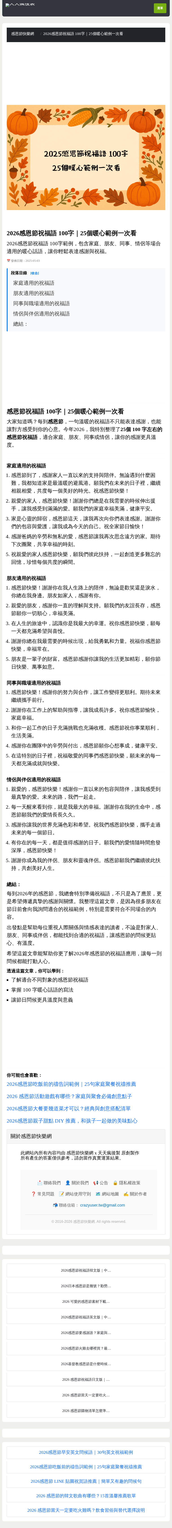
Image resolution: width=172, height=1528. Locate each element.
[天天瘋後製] (20, 4)
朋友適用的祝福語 (33, 293)
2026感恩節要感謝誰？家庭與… (86, 1333)
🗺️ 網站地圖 (107, 1194)
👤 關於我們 (77, 1182)
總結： (21, 324)
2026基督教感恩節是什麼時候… (86, 1364)
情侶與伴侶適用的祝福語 (41, 314)
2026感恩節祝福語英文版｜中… (86, 1317)
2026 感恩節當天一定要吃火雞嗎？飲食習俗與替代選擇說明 (86, 1510)
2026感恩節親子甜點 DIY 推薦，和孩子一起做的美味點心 (72, 1121)
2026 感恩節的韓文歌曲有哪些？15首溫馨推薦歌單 (86, 1495)
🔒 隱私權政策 (126, 1182)
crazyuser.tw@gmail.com (102, 1205)
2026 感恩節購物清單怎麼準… (86, 1411)
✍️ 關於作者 (135, 1194)
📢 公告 (100, 1182)
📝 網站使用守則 (75, 1194)
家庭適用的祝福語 (33, 283)
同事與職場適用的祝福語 (41, 303)
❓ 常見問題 (42, 1194)
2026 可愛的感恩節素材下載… (86, 1301)
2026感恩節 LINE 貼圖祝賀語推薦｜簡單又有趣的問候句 (86, 1481)
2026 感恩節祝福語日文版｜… (86, 1379)
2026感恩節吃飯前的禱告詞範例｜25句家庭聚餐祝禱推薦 (71, 1084)
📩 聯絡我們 (49, 1182)
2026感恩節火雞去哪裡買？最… (86, 1348)
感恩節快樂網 (22, 34)
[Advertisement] (86, 73)
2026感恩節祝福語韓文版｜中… (86, 1270)
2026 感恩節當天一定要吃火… (86, 1395)
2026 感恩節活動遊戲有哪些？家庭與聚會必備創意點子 (69, 1096)
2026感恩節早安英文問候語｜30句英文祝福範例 (86, 1452)
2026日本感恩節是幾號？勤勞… (86, 1286)
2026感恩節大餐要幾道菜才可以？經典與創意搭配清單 (69, 1108)
